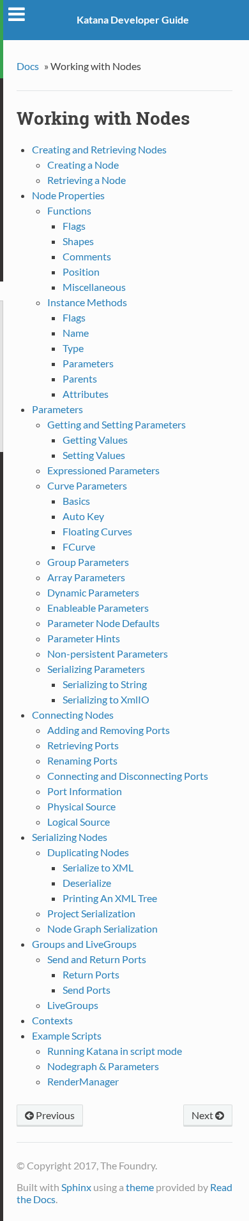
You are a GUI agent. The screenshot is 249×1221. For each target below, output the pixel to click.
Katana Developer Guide (133, 19)
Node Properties (68, 195)
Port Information (84, 791)
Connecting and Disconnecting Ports (127, 776)
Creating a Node (83, 165)
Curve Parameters (87, 485)
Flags (74, 226)
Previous (54, 1115)
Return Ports (91, 974)
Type (73, 348)
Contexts (52, 1020)
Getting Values (95, 440)
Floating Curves (97, 531)
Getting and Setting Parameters (116, 424)
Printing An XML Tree (110, 898)
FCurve (79, 546)
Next (203, 1115)
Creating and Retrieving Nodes (99, 149)
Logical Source (78, 821)
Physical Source (81, 806)
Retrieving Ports (83, 745)
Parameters (88, 363)
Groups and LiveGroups (84, 944)
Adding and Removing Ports (108, 730)
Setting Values (94, 455)
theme (140, 1187)
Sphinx (76, 1187)
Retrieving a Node (86, 180)
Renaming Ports (82, 760)
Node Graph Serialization (102, 928)
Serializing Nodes (69, 837)
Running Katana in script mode (114, 1051)
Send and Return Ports (96, 959)
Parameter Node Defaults (103, 623)
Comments (87, 256)
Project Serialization (91, 913)
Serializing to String (105, 684)
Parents (80, 378)
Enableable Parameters (98, 608)
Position (81, 271)
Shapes (78, 241)
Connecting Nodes (73, 715)
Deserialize (87, 883)
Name (76, 333)
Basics (76, 501)
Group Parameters (88, 562)
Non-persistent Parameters (107, 653)
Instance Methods (87, 302)
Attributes (86, 394)
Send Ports (86, 990)
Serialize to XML (98, 867)
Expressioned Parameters (103, 470)
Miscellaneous (94, 287)
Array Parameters (86, 577)
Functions (69, 210)
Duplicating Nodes (88, 852)
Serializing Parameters (96, 669)
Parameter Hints (83, 638)
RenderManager (83, 1081)
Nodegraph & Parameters (103, 1066)
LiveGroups (72, 1005)
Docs (28, 66)
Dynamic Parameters (93, 592)
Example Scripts (67, 1035)
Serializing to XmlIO (106, 699)
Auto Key (83, 516)
